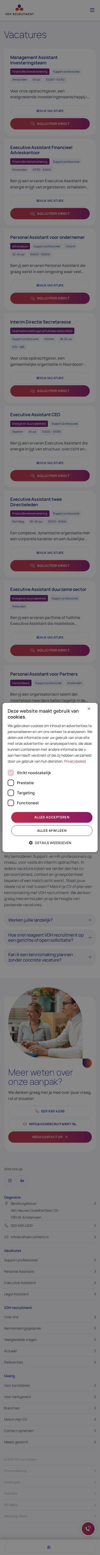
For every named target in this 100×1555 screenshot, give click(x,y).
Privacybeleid (75, 761)
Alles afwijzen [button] (52, 830)
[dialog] (50, 777)
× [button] (89, 709)
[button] (50, 843)
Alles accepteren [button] (51, 817)
